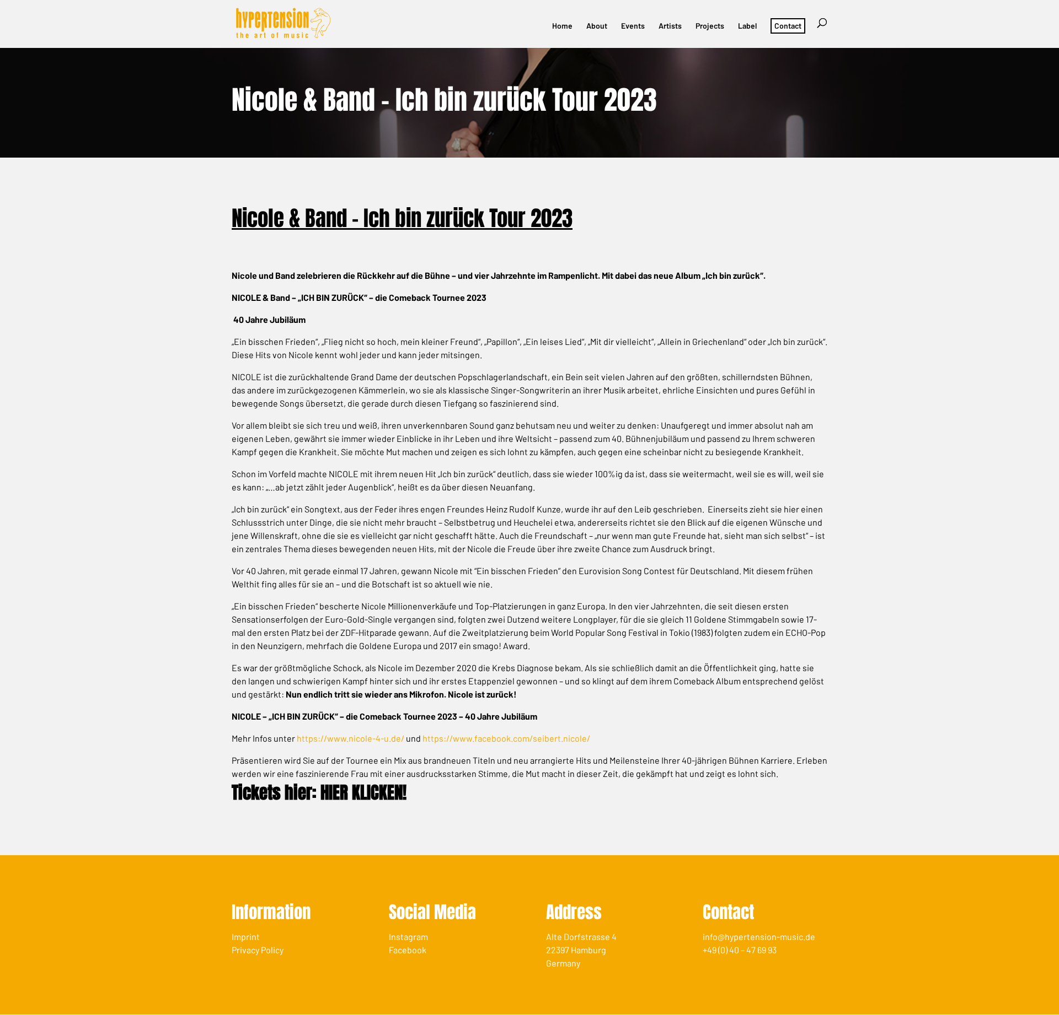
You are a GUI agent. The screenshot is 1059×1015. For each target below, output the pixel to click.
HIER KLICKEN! (363, 792)
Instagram (408, 936)
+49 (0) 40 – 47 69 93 (740, 949)
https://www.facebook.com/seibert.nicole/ (506, 738)
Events (633, 26)
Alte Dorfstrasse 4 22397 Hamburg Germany (581, 949)
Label (747, 26)
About (596, 26)
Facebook (407, 949)
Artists (670, 26)
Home (562, 26)
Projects (710, 26)
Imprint (246, 936)
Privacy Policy (258, 949)
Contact (787, 25)
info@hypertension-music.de (759, 936)
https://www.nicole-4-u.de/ (350, 738)
